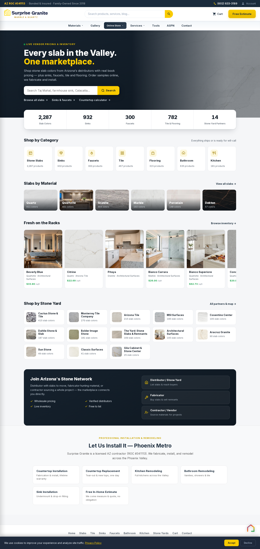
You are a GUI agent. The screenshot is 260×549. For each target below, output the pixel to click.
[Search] (169, 14)
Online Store (114, 25)
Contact (186, 25)
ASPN (170, 25)
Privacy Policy (93, 542)
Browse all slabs (34, 99)
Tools (156, 25)
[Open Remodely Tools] (251, 528)
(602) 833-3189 (227, 3)
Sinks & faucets (62, 99)
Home (71, 533)
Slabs (82, 533)
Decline (248, 543)
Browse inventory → (223, 223)
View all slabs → (226, 183)
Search (110, 90)
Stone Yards (161, 533)
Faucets (115, 533)
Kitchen (144, 533)
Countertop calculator (93, 99)
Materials (74, 25)
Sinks (102, 533)
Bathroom (130, 533)
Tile (92, 533)
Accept (231, 543)
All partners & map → (223, 303)
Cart (220, 14)
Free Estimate (242, 14)
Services (136, 25)
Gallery (95, 25)
